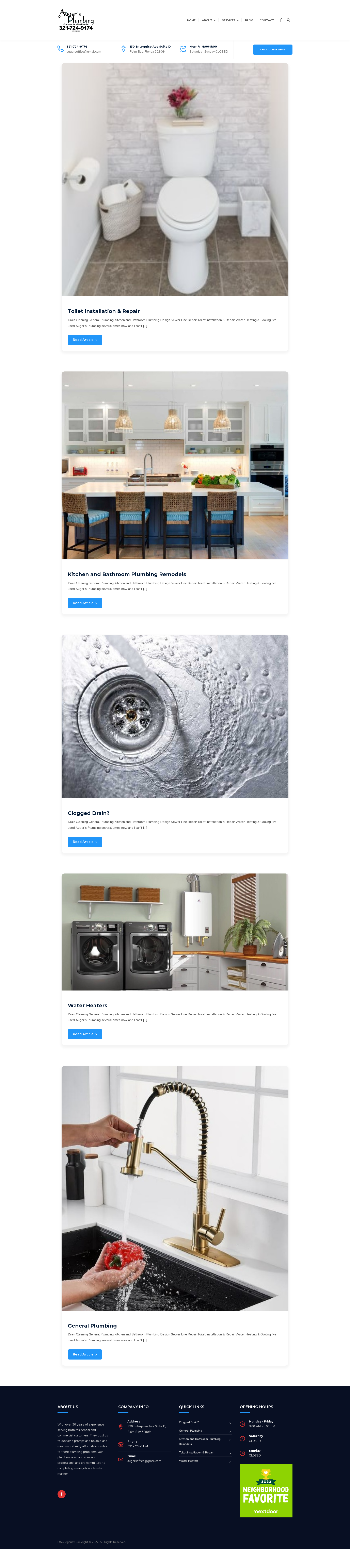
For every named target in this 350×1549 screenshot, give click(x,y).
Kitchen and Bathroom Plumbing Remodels (127, 574)
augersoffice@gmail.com (84, 51)
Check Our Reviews (272, 49)
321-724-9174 (77, 46)
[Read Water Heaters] (175, 932)
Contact (267, 20)
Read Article (83, 340)
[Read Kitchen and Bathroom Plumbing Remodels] (175, 465)
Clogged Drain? (88, 813)
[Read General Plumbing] (175, 1188)
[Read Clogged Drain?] (175, 716)
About (207, 20)
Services (228, 20)
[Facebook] (280, 20)
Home (191, 20)
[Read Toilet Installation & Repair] (175, 179)
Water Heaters (87, 1005)
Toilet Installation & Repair (104, 311)
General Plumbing (92, 1326)
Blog (249, 20)
